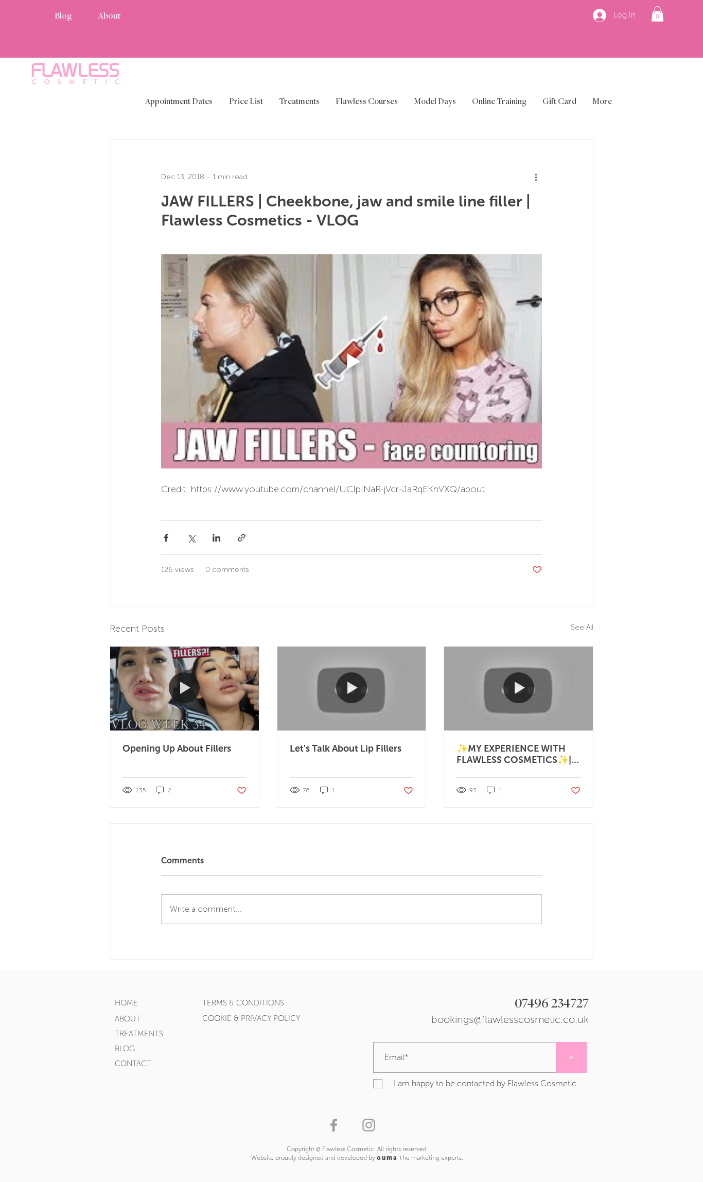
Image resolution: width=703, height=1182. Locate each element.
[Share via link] (242, 538)
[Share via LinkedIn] (216, 538)
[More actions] (536, 176)
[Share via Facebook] (166, 538)
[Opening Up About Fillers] (184, 688)
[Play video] (351, 361)
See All (582, 627)
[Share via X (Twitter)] (191, 538)
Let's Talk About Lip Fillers (345, 748)
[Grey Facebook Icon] (333, 1125)
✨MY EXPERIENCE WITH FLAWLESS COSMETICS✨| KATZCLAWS (513, 754)
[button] (657, 14)
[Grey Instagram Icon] (368, 1125)
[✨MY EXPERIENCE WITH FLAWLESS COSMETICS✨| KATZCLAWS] (518, 688)
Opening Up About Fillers (176, 748)
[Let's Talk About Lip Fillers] (351, 688)
